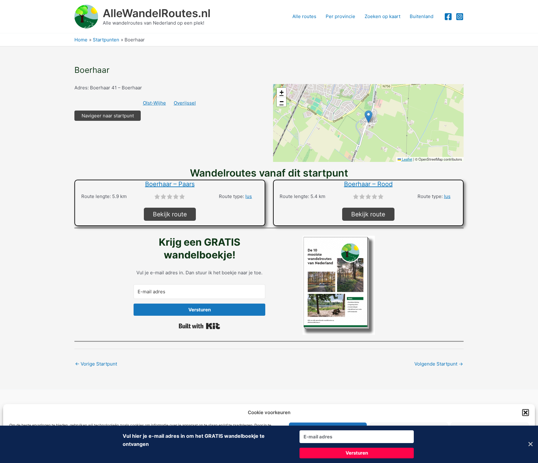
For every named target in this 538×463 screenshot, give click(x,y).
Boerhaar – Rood (368, 184)
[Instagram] (460, 17)
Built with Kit (199, 326)
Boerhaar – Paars (170, 184)
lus (248, 196)
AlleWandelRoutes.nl (156, 13)
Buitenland (421, 16)
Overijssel (185, 103)
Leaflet (406, 159)
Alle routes (304, 16)
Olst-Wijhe (154, 103)
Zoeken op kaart (382, 16)
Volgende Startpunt (438, 364)
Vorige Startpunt (96, 364)
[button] (525, 412)
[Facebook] (448, 17)
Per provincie (340, 16)
